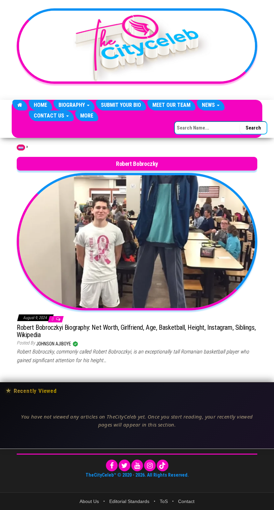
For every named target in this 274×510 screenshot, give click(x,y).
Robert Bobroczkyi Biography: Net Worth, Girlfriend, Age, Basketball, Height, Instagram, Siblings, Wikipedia (136, 331)
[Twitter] (124, 465)
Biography (72, 105)
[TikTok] (162, 465)
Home (40, 105)
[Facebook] (112, 465)
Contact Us (49, 115)
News (209, 105)
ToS (164, 501)
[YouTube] (137, 465)
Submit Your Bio (121, 105)
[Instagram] (150, 465)
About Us (89, 501)
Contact (186, 501)
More (86, 115)
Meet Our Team (171, 105)
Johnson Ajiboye (54, 343)
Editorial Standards (129, 501)
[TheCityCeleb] (19, 105)
